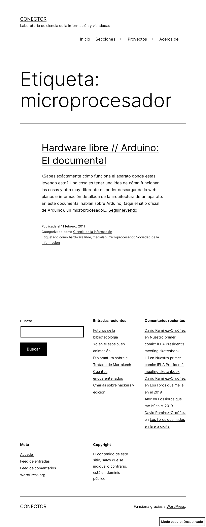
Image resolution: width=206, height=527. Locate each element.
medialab (100, 237)
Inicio (85, 39)
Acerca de (169, 39)
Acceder (27, 454)
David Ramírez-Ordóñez (165, 330)
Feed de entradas (35, 461)
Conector (33, 19)
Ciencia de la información (92, 232)
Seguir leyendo (122, 210)
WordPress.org (32, 475)
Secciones (105, 39)
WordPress (176, 506)
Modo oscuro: (172, 522)
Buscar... (27, 321)
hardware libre (80, 237)
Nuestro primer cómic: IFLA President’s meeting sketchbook (164, 344)
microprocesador (121, 237)
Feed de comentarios (38, 468)
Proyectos (137, 39)
